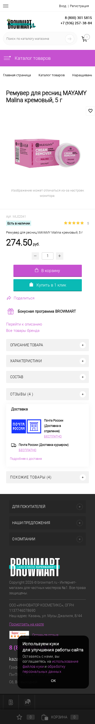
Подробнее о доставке (26, 459)
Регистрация (79, 6)
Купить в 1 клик (51, 285)
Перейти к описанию (24, 324)
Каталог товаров (32, 58)
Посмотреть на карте (26, 624)
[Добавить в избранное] (90, 111)
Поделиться (24, 298)
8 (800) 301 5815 (78, 17)
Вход (62, 6)
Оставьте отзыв (45, 635)
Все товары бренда (23, 330)
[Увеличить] (47, 153)
